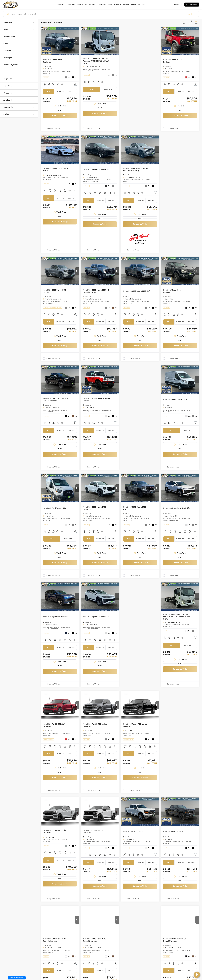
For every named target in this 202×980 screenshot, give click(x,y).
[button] (77, 41)
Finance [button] (126, 4)
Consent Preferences (16, 978)
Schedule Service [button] (114, 4)
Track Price (61, 106)
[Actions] (75, 61)
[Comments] (75, 84)
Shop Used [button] (71, 4)
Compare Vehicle (53, 128)
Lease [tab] (71, 91)
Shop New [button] (60, 4)
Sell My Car (93, 4)
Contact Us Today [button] (59, 116)
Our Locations (191, 4)
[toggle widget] (197, 975)
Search (189, 14)
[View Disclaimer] (62, 84)
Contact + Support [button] (138, 4)
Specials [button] (102, 4)
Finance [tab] (60, 91)
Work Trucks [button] (82, 4)
